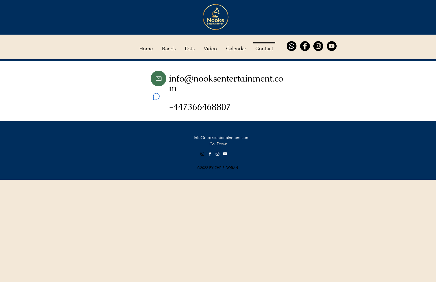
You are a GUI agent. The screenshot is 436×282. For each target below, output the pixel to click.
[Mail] (158, 78)
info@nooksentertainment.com (226, 83)
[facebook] (209, 153)
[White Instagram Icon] (217, 153)
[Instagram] (202, 153)
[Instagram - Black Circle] (318, 46)
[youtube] (225, 153)
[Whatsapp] (291, 46)
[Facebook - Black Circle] (305, 46)
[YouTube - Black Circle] (332, 46)
